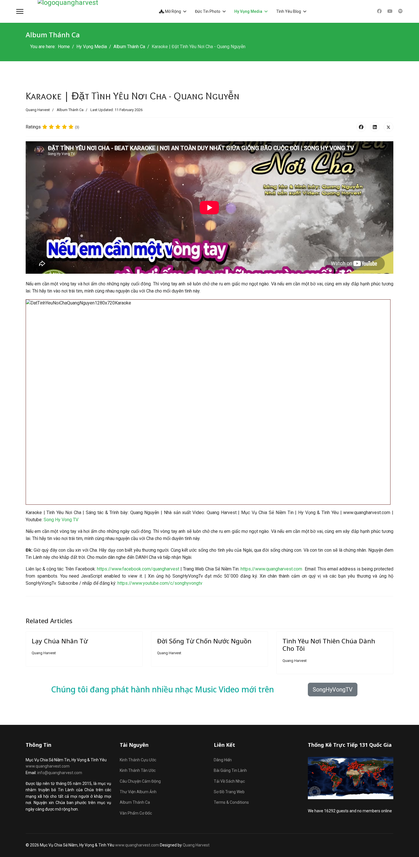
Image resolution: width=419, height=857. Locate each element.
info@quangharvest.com (59, 772)
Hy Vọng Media (248, 11)
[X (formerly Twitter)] (388, 127)
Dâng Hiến (223, 760)
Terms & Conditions (231, 802)
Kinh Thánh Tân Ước (138, 770)
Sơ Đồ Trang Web (229, 791)
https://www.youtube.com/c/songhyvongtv (159, 583)
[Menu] (19, 11)
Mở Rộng (172, 11)
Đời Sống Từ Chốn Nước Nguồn (204, 641)
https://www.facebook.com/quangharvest (138, 569)
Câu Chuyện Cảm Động (140, 781)
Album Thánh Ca (70, 110)
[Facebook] (379, 11)
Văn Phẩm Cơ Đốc (136, 813)
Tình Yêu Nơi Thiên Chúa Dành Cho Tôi (328, 645)
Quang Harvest (196, 845)
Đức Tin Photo (207, 11)
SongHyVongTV (333, 689)
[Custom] (400, 11)
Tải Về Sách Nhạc (229, 781)
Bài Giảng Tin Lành (230, 770)
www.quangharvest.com (48, 766)
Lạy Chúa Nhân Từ (60, 641)
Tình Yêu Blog (288, 11)
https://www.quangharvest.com (271, 569)
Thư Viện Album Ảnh (138, 791)
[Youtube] (389, 11)
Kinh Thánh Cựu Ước (138, 760)
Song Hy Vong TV (61, 519)
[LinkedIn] (375, 127)
